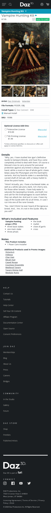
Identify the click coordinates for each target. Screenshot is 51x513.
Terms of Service (30, 500)
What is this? (42, 130)
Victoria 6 (9, 252)
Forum (6, 411)
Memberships (9, 352)
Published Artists (10, 440)
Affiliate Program (10, 317)
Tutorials (6, 299)
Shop (5, 429)
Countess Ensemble (14, 265)
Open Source (9, 328)
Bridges (6, 381)
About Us (7, 364)
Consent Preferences (12, 334)
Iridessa (9, 254)
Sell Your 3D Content (12, 311)
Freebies (7, 435)
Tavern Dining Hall (14, 270)
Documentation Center (13, 322)
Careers (6, 375)
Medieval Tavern (13, 267)
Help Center (8, 305)
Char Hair (9, 257)
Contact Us (8, 293)
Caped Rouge (11, 262)
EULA (12, 503)
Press (5, 369)
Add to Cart (42, 19)
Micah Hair (10, 260)
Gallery (6, 405)
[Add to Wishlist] (33, 19)
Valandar (26, 101)
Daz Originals (14, 101)
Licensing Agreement (12, 500)
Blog (5, 358)
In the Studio (8, 399)
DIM (32, 110)
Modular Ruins (12, 272)
